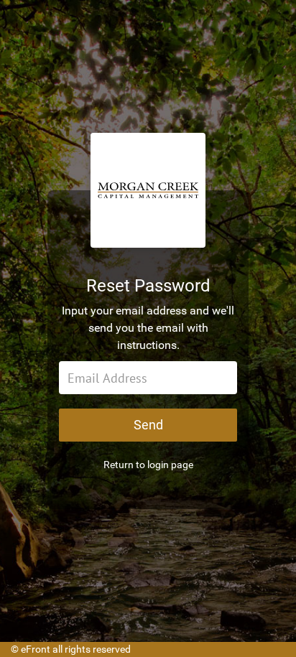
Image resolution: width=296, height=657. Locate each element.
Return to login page (148, 464)
